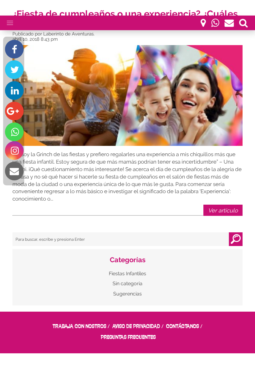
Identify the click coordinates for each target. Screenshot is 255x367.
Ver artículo (223, 210)
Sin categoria (127, 283)
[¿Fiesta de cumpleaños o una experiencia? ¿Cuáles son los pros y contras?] (127, 95)
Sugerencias (127, 294)
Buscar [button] (236, 239)
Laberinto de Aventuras (68, 34)
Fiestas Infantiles (127, 273)
